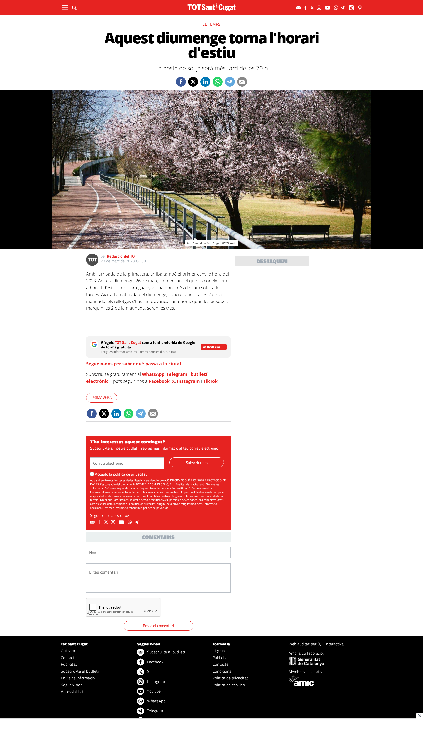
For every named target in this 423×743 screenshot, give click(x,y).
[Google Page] (360, 7)
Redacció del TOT (122, 256)
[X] (313, 7)
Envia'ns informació (78, 678)
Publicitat (69, 664)
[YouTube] (328, 7)
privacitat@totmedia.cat (187, 503)
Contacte (69, 658)
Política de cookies (229, 685)
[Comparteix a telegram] (230, 82)
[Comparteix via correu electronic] (242, 82)
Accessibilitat (72, 692)
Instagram (188, 381)
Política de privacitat (230, 678)
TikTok (210, 381)
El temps (211, 24)
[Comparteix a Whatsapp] (218, 82)
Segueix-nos (71, 685)
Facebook (159, 381)
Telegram (176, 374)
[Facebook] (306, 7)
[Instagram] (320, 7)
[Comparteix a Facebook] (181, 82)
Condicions (222, 671)
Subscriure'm (197, 462)
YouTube (153, 691)
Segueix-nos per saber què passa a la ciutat (134, 364)
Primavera (101, 397)
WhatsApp (153, 374)
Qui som (68, 651)
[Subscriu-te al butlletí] (299, 7)
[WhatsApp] (337, 7)
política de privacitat (130, 474)
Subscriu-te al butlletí (80, 671)
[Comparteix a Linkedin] (205, 82)
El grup (219, 651)
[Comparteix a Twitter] (193, 82)
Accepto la (121, 474)
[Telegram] (343, 7)
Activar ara (211, 347)
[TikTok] (351, 7)
